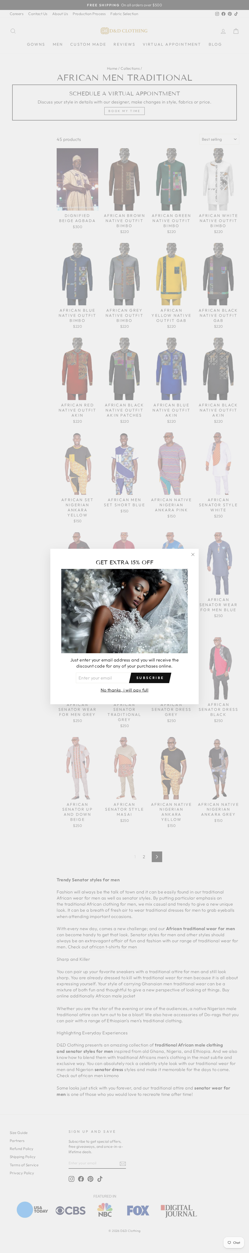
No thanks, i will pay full (125, 690)
